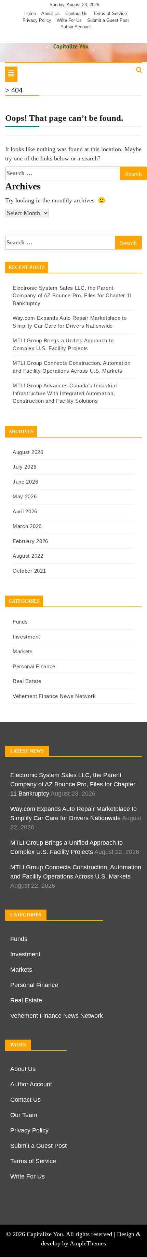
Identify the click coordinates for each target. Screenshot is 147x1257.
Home (30, 13)
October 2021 (29, 571)
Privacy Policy (37, 20)
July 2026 (24, 467)
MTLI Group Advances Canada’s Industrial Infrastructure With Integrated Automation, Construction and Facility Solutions (65, 393)
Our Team (23, 1115)
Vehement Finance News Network (54, 696)
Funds (20, 622)
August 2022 (28, 556)
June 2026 (25, 482)
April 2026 (25, 511)
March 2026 (27, 526)
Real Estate (27, 681)
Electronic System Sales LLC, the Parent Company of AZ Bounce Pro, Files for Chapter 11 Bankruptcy (72, 295)
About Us (50, 13)
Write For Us (69, 20)
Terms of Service (110, 13)
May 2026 (25, 496)
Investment (26, 637)
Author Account (76, 26)
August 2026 (28, 452)
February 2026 (30, 541)
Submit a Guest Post (108, 20)
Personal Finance (34, 666)
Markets (23, 651)
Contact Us (76, 13)
